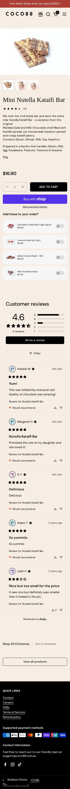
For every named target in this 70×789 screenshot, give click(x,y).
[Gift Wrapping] (40, 14)
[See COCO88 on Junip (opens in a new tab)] (43, 619)
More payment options (35, 206)
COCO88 (33, 780)
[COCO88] (19, 14)
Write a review (35, 340)
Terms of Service (14, 712)
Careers (8, 702)
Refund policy (12, 717)
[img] (33, 369)
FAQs (6, 707)
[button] (48, 14)
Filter (37, 353)
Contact (8, 698)
